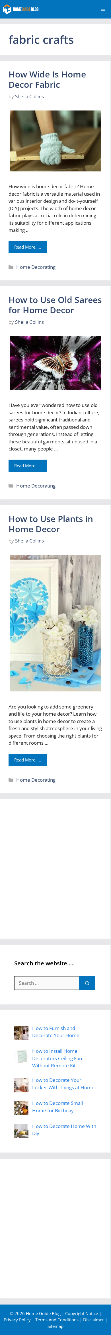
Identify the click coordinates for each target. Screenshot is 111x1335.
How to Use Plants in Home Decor (51, 524)
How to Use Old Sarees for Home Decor (55, 305)
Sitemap (55, 1326)
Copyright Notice (81, 1313)
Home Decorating (36, 267)
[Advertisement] (55, 868)
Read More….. (27, 247)
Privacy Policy (17, 1319)
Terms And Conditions (57, 1319)
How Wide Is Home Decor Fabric (47, 79)
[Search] (87, 983)
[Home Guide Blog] (20, 9)
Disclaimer (93, 1319)
